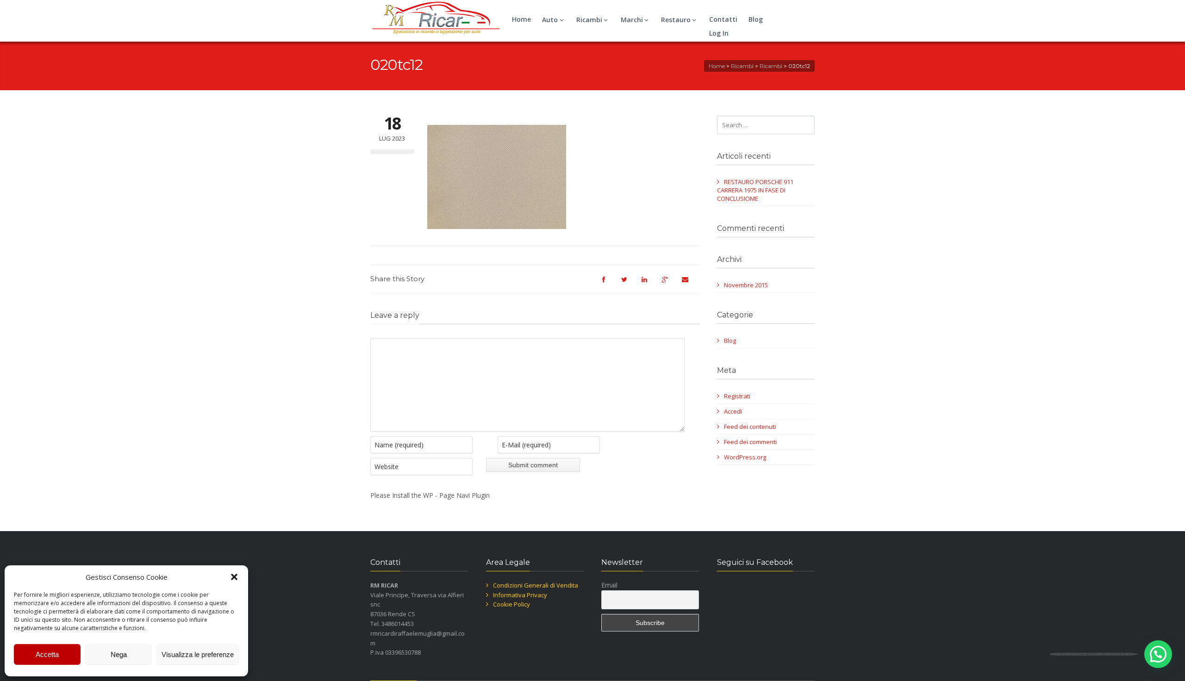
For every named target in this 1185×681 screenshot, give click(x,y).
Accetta (47, 654)
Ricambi (589, 19)
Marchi (632, 19)
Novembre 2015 (746, 285)
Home (521, 19)
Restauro (676, 19)
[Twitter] (628, 283)
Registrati (737, 396)
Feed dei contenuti (750, 426)
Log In (719, 33)
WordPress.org (745, 457)
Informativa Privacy (520, 595)
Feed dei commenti (750, 442)
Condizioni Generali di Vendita (535, 585)
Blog (755, 19)
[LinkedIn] (649, 283)
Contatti (723, 19)
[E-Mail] (689, 283)
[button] (234, 577)
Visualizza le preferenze (198, 654)
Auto (550, 19)
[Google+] (669, 283)
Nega (119, 654)
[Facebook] (608, 283)
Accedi (733, 411)
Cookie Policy (511, 604)
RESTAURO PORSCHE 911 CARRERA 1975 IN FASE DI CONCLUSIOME (755, 190)
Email (609, 585)
